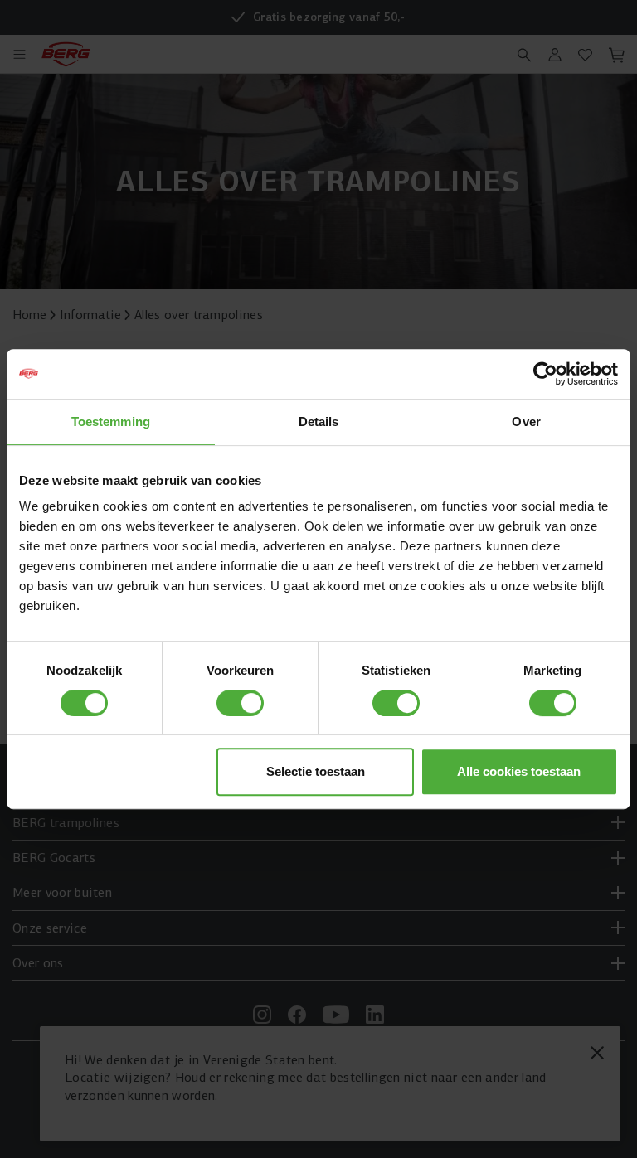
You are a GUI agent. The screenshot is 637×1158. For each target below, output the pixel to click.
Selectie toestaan (315, 771)
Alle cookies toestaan (519, 771)
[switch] (240, 703)
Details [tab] (319, 421)
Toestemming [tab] (110, 421)
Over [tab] (526, 421)
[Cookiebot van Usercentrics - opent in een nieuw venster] (545, 373)
